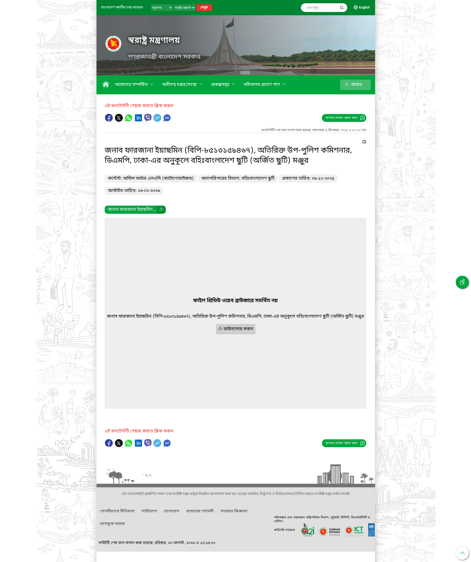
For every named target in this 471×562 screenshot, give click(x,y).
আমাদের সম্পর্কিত (132, 85)
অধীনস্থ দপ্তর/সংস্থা (180, 85)
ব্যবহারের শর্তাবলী (200, 511)
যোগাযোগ (171, 511)
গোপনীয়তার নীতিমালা (117, 511)
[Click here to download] (161, 210)
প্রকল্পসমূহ (220, 85)
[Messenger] (167, 121)
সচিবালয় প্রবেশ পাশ (262, 85)
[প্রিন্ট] (364, 143)
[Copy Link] (158, 121)
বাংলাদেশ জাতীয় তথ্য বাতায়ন (122, 7)
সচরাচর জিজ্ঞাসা (234, 511)
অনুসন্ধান (341, 7)
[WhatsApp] (129, 121)
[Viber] (148, 118)
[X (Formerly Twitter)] (119, 121)
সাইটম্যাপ (149, 511)
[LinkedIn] (139, 121)
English (364, 7)
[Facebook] (109, 121)
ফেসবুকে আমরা (112, 524)
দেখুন (204, 7)
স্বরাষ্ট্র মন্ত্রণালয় (154, 40)
